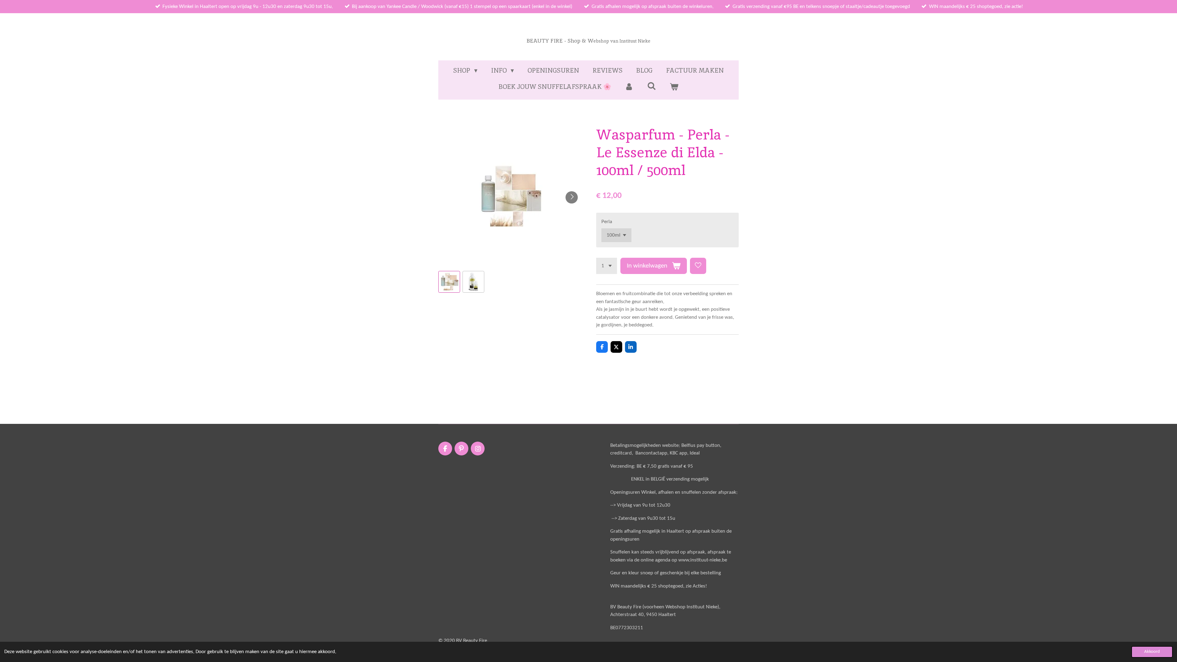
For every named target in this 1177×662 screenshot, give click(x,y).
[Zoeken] (651, 86)
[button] (449, 282)
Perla (606, 221)
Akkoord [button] (1152, 651)
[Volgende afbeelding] (572, 197)
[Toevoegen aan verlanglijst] (698, 266)
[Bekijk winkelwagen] (674, 86)
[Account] (629, 86)
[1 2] (606, 266)
